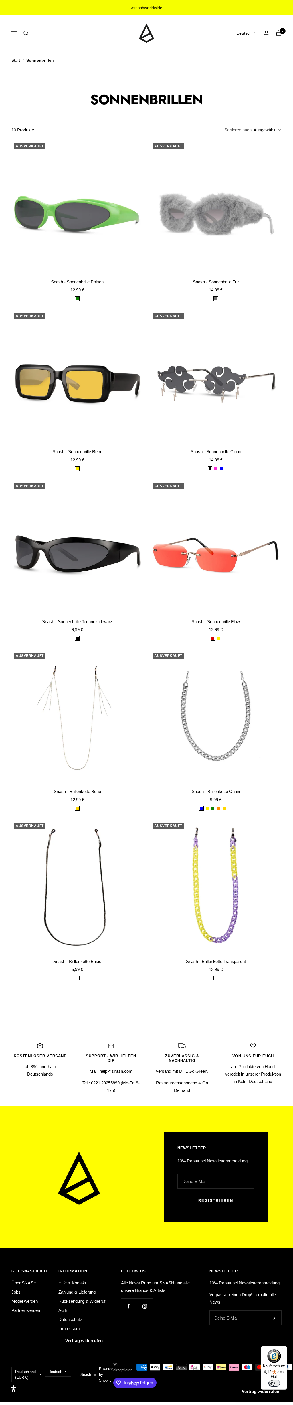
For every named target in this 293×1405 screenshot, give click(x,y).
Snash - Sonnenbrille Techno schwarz (77, 621)
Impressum (69, 1328)
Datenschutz (70, 1319)
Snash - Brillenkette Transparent (216, 961)
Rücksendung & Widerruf (81, 1301)
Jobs (16, 1292)
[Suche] (26, 33)
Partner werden (25, 1310)
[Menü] (283, 1349)
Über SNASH (24, 1282)
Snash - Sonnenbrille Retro (77, 451)
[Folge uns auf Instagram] (145, 1306)
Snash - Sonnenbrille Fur (216, 281)
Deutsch (244, 33)
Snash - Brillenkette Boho (77, 791)
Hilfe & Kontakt (72, 1282)
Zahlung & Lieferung (77, 1292)
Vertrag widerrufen (84, 1340)
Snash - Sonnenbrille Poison (77, 281)
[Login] (266, 33)
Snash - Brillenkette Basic (77, 961)
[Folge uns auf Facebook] (129, 1306)
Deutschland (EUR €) (25, 1375)
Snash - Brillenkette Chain (216, 791)
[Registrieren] (273, 1318)
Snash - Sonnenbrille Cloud (216, 451)
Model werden (24, 1301)
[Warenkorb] (279, 33)
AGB (63, 1310)
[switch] (274, 1383)
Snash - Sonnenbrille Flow (215, 621)
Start (15, 60)
